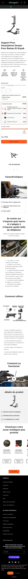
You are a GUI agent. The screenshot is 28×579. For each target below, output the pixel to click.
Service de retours (7, 527)
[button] (2, 2)
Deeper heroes (6, 491)
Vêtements (5, 488)
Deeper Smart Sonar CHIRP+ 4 (6, 450)
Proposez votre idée (8, 534)
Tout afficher (14, 471)
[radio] (14, 97)
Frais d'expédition (10, 85)
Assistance (5, 485)
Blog (4, 498)
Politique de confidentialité (9, 517)
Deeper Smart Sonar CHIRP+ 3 (18, 450)
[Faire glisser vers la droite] (17, 39)
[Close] (26, 564)
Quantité (3, 87)
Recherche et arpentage (9, 501)
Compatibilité (6, 530)
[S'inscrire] (23, 552)
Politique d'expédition (8, 524)
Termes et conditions (8, 514)
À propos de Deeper (8, 482)
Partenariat (5, 495)
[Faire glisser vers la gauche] (10, 39)
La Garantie (6, 520)
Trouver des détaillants (8, 505)
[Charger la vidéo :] (14, 379)
